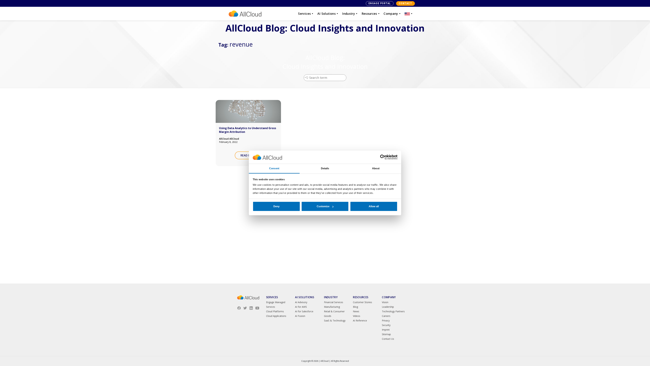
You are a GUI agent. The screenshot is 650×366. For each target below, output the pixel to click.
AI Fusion (300, 316)
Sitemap (386, 334)
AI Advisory (301, 302)
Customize (323, 206)
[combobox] (325, 77)
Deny (276, 206)
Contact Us (388, 338)
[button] (409, 13)
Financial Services (333, 302)
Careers (386, 316)
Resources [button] (369, 14)
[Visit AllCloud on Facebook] (239, 308)
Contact (405, 3)
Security (386, 325)
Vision (385, 302)
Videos (356, 316)
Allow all (374, 206)
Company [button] (391, 14)
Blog (355, 306)
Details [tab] (325, 168)
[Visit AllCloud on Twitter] (245, 308)
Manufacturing (332, 306)
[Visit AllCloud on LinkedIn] (251, 308)
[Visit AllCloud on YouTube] (257, 308)
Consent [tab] (274, 168)
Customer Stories (362, 302)
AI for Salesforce (304, 311)
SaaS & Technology (334, 320)
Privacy (386, 320)
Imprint (386, 329)
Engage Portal (380, 3)
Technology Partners (393, 311)
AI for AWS (301, 306)
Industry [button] (348, 14)
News (356, 311)
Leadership (388, 306)
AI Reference (360, 320)
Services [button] (304, 14)
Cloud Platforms (275, 311)
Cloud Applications (276, 316)
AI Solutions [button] (326, 14)
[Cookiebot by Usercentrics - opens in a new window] (382, 157)
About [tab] (376, 168)
